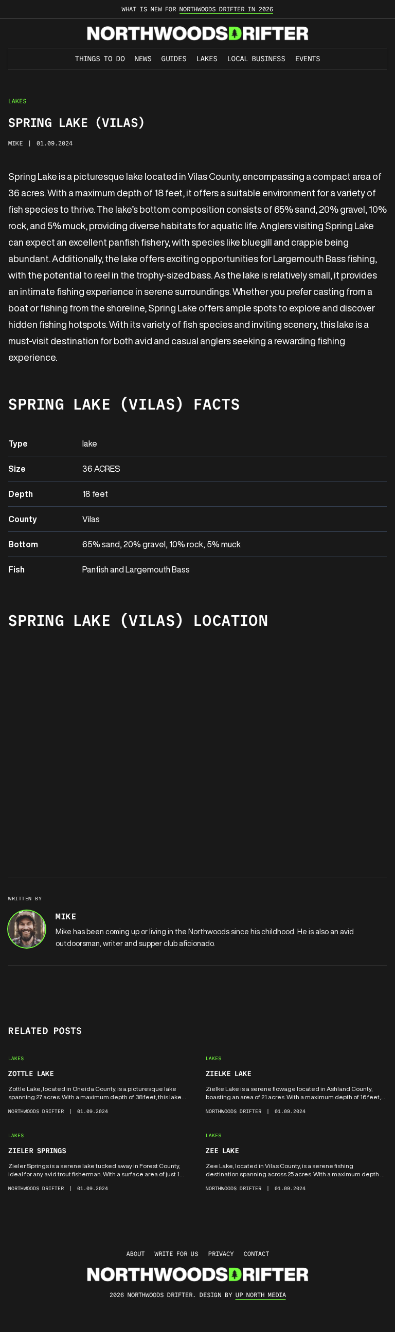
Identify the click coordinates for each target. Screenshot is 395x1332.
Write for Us (176, 1253)
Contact (256, 1253)
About (136, 1253)
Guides (173, 58)
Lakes (206, 58)
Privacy (221, 1253)
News (143, 58)
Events (307, 58)
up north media (261, 1294)
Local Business (256, 58)
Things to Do (99, 58)
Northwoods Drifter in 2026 (226, 9)
